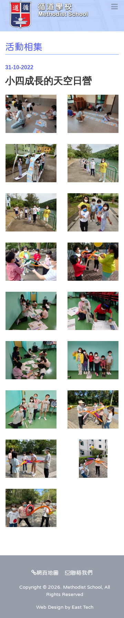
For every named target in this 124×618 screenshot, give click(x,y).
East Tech (82, 607)
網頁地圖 (48, 572)
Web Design (49, 607)
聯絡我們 (82, 572)
